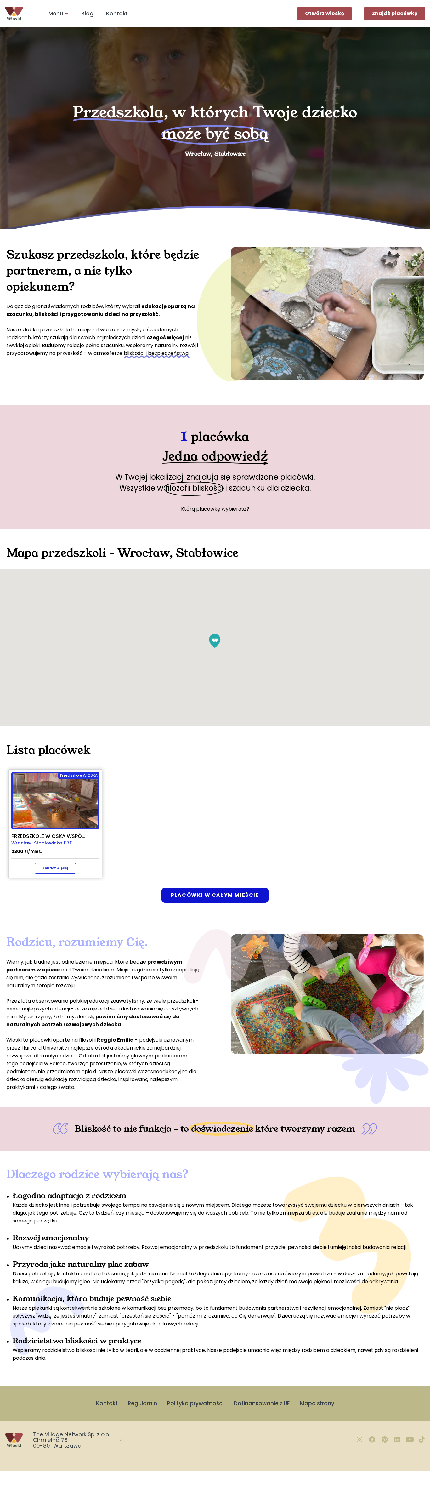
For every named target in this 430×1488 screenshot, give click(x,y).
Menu (55, 13)
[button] (215, 641)
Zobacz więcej (55, 868)
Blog (87, 13)
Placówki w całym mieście (215, 895)
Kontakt (117, 13)
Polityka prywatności (195, 1403)
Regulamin (142, 1403)
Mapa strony (317, 1403)
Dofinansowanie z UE (262, 1403)
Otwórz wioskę (324, 13)
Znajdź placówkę (394, 13)
